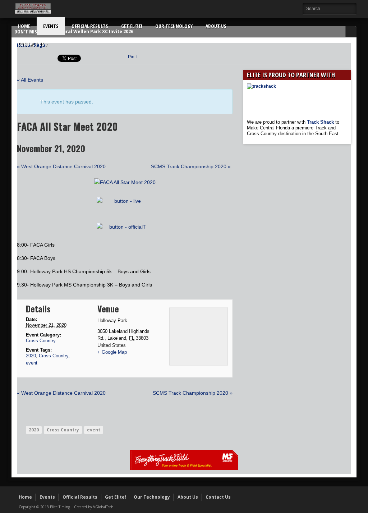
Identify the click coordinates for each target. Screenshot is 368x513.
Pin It (133, 56)
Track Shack (321, 122)
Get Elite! (131, 26)
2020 (31, 355)
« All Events (30, 80)
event (31, 363)
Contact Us (31, 44)
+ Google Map (112, 352)
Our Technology (174, 26)
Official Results (90, 26)
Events (51, 26)
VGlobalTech (103, 506)
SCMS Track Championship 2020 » (191, 166)
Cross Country (41, 340)
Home (24, 26)
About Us (216, 26)
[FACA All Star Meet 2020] (125, 182)
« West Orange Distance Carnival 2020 (61, 166)
